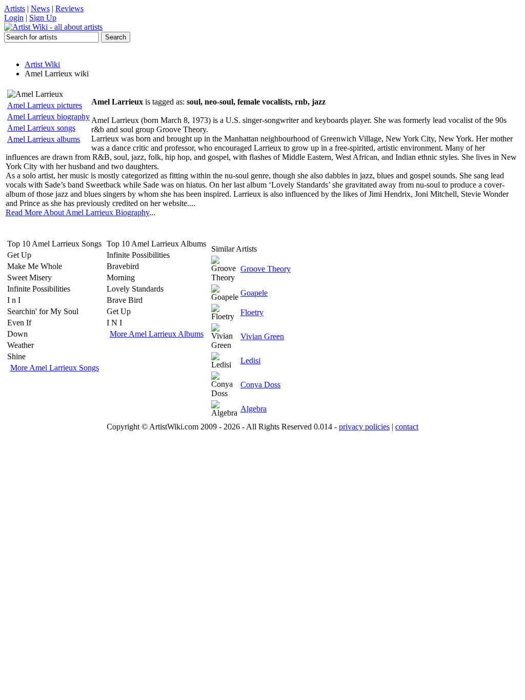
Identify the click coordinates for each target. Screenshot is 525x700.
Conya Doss (260, 384)
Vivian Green (262, 336)
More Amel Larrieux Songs (54, 367)
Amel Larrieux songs (41, 127)
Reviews (69, 8)
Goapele (254, 293)
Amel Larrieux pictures (44, 105)
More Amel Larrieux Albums (157, 334)
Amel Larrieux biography (48, 116)
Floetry (252, 312)
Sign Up (42, 17)
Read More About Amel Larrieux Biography (77, 212)
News (40, 8)
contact (406, 426)
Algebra (253, 408)
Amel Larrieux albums (43, 139)
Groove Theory (265, 268)
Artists (14, 8)
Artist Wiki (42, 64)
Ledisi (250, 360)
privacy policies (364, 426)
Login (14, 17)
